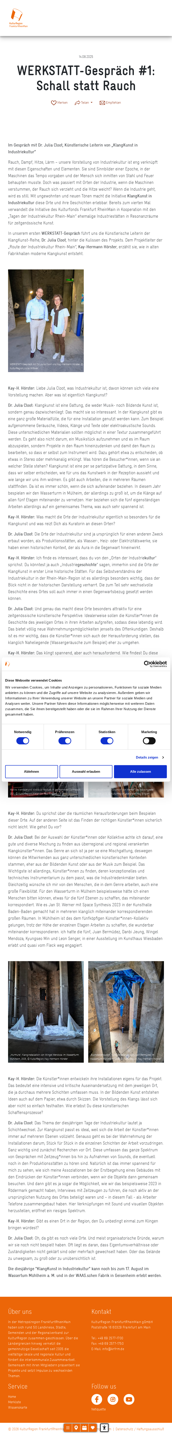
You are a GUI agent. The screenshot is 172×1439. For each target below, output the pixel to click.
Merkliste (14, 1402)
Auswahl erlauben (86, 771)
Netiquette (98, 1409)
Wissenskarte (17, 1407)
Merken (62, 102)
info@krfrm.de (113, 1348)
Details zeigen (147, 757)
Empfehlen (113, 102)
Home (12, 1396)
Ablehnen (31, 771)
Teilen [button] (85, 102)
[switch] (64, 740)
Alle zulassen (140, 771)
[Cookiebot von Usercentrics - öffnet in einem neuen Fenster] (147, 664)
